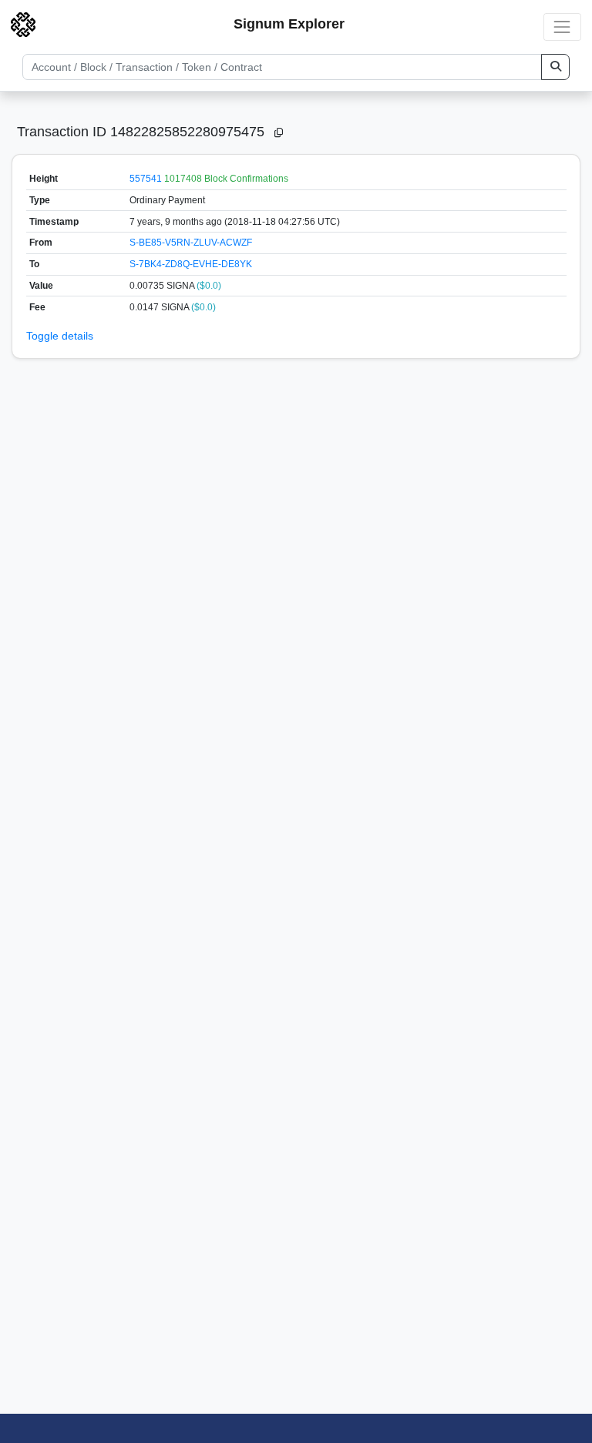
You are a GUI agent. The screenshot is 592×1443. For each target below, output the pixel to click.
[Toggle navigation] (562, 26)
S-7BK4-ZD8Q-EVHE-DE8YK (191, 264)
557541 (146, 178)
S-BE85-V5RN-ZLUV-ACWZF (191, 242)
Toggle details (59, 336)
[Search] (555, 67)
